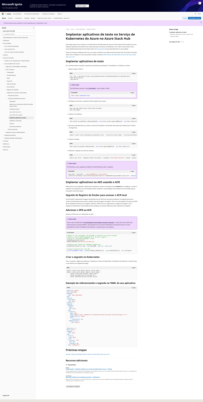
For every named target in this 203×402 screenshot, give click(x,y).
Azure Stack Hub (80, 29)
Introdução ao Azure (194, 18)
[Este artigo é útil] (182, 42)
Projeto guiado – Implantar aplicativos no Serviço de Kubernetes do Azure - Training (89, 369)
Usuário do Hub (91, 29)
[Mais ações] (135, 29)
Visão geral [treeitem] (12, 101)
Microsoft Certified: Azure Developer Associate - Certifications (83, 377)
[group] (103, 121)
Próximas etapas (174, 36)
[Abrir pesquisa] (195, 13)
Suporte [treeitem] (12, 123)
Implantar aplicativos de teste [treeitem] (18, 118)
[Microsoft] (3, 14)
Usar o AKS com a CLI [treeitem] (15, 112)
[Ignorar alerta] (200, 3)
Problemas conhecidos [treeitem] (15, 120)
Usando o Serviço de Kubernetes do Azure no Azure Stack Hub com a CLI (87, 354)
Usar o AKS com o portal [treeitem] (16, 115)
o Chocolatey (91, 88)
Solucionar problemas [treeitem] (15, 126)
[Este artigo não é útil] (183, 42)
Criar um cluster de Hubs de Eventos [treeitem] (14, 52)
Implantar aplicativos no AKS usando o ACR (181, 34)
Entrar (199, 14)
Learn (67, 29)
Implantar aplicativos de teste (178, 32)
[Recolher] (33, 28)
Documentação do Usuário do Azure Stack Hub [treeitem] (15, 37)
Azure (72, 29)
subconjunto (101, 49)
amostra (111, 222)
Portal (185, 18)
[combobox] (18, 31)
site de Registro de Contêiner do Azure (96, 222)
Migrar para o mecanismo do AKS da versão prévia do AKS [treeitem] (21, 105)
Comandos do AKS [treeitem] (14, 109)
